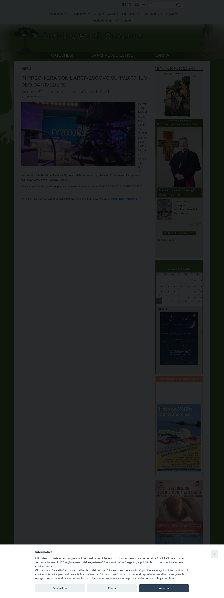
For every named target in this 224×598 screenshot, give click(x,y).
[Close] (214, 554)
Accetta (164, 588)
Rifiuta (112, 588)
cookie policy (153, 578)
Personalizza (60, 588)
